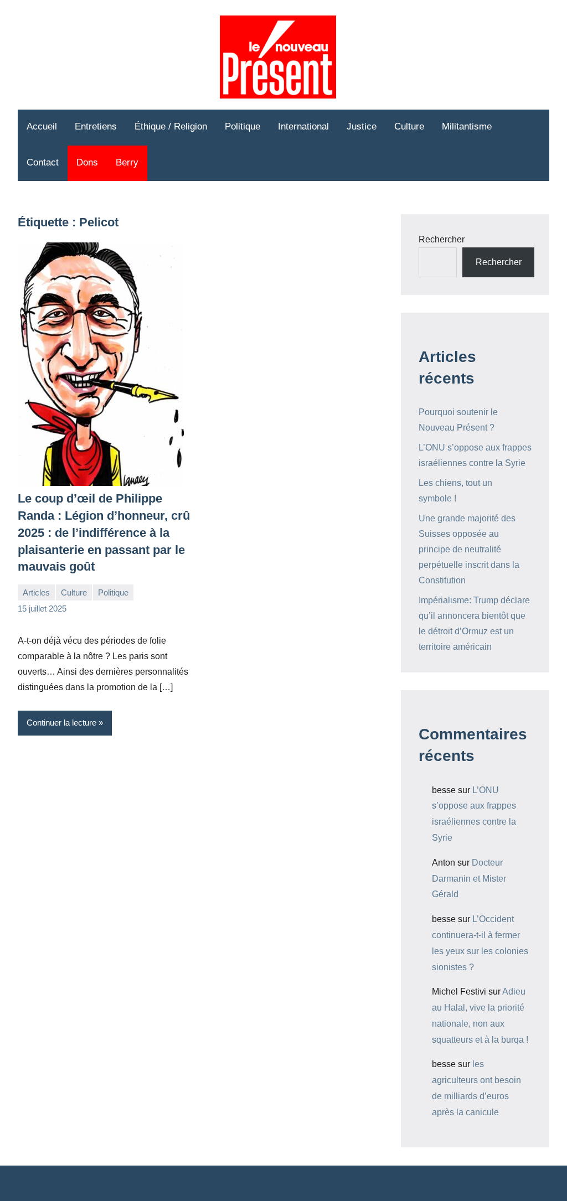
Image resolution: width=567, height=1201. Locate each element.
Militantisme (467, 126)
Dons (87, 162)
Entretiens (96, 126)
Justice (362, 126)
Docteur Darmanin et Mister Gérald (469, 878)
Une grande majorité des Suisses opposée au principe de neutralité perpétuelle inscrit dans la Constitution (469, 549)
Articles (36, 592)
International (303, 126)
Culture (409, 126)
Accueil (42, 126)
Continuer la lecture (61, 722)
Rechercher (442, 239)
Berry (127, 162)
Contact (43, 162)
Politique (242, 126)
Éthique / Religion (171, 126)
